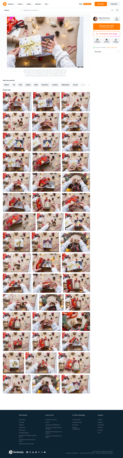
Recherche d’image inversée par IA (27, 436)
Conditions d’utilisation (72, 453)
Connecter (114, 4)
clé (14, 85)
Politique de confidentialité (87, 453)
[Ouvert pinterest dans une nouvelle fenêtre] (36, 452)
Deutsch (100, 427)
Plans (80, 4)
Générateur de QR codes (26, 444)
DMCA (47, 422)
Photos (20, 4)
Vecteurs (10, 4)
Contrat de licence (51, 419)
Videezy (21, 425)
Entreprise (22, 427)
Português (101, 425)
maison (6, 85)
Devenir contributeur (76, 428)
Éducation (22, 430)
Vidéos (29, 4)
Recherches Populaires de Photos (53, 432)
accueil (75, 85)
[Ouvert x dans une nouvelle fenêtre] (42, 452)
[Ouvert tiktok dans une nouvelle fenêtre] (39, 452)
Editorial (38, 4)
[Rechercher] (112, 10)
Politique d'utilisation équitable (104, 453)
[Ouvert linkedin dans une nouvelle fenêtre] (33, 452)
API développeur (24, 433)
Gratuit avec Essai (106, 26)
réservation (65, 85)
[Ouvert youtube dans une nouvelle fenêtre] (44, 452)
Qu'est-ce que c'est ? (112, 47)
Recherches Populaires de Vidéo (53, 436)
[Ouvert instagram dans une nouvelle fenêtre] (30, 452)
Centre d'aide (76, 419)
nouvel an (45, 85)
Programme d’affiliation (53, 425)
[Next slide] (87, 85)
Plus (46, 4)
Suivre (117, 20)
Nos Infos (75, 425)
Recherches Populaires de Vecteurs (53, 428)
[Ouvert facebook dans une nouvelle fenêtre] (27, 452)
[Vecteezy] (5, 4)
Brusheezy (22, 419)
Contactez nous (77, 422)
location (55, 85)
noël (20, 85)
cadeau (28, 85)
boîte (36, 85)
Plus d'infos (98, 52)
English (100, 419)
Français (100, 430)
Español (100, 422)
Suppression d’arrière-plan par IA (27, 440)
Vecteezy (21, 422)
